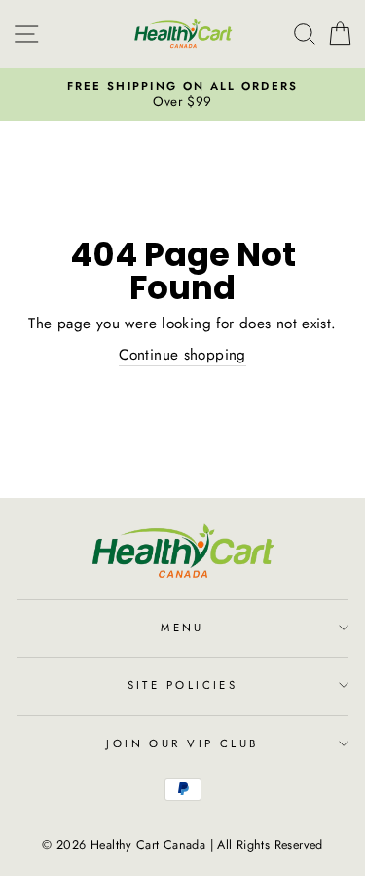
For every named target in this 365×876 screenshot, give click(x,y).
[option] (182, 95)
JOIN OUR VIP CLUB (182, 743)
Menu (182, 627)
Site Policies (183, 685)
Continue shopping (182, 355)
